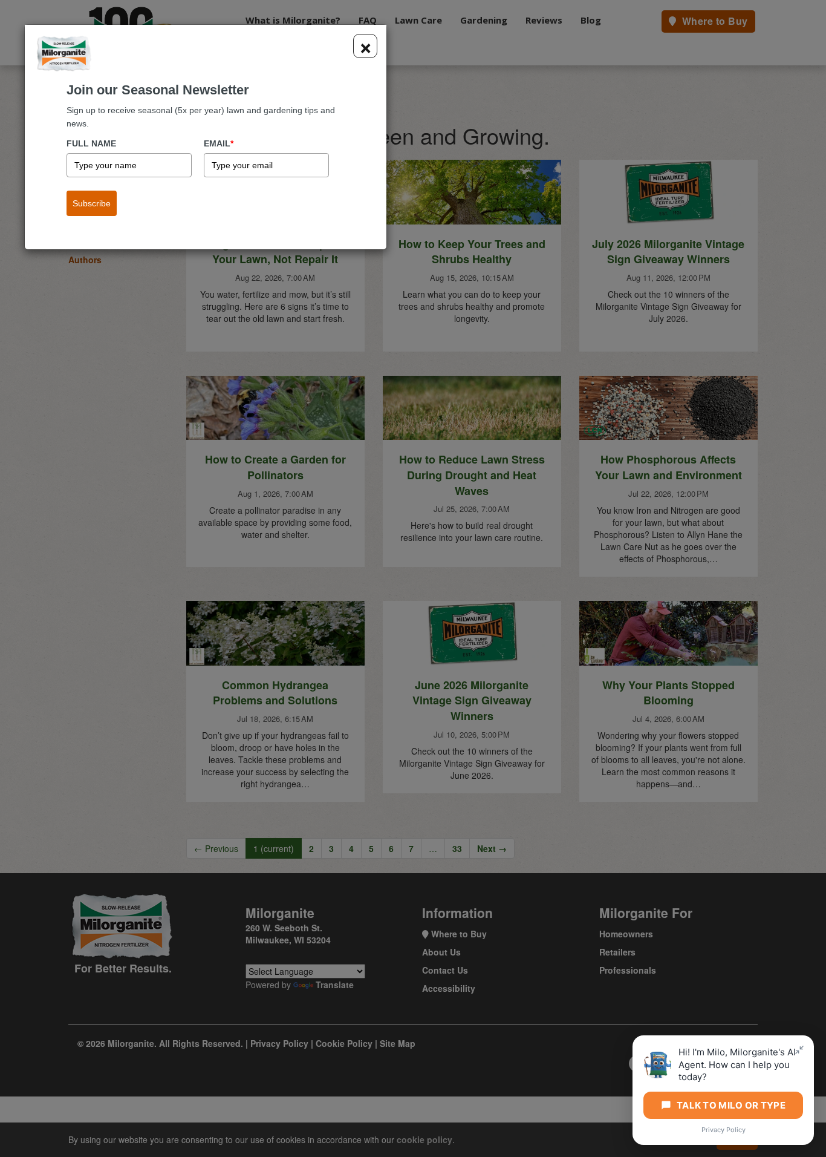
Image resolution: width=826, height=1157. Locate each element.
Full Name (91, 143)
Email (218, 143)
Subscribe (92, 203)
